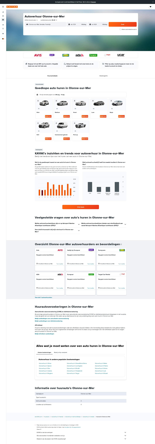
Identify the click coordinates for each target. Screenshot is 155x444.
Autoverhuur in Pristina (101, 366)
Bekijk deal (48, 116)
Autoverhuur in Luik (100, 371)
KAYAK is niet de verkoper (45, 432)
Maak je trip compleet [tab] (60, 352)
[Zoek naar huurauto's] (3, 19)
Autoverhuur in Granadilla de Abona (77, 363)
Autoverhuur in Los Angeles (74, 366)
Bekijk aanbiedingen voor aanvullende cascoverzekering (52, 318)
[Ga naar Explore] (3, 25)
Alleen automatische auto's (129, 29)
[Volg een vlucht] (3, 28)
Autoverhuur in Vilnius (45, 363)
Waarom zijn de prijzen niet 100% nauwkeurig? (51, 439)
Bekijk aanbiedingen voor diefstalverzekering (48, 321)
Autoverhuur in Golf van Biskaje (73, 416)
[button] (153, 2)
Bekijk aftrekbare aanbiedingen (44, 334)
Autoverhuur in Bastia (101, 363)
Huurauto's (46, 416)
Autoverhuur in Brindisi (73, 368)
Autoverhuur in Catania (45, 371)
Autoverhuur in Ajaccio (45, 366)
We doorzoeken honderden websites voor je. (51, 435)
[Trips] (3, 33)
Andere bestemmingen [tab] (44, 352)
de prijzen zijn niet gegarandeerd (72, 427)
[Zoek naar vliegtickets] (3, 12)
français (93, 2)
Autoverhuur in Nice (44, 368)
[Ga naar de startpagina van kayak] (12, 7)
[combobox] (31, 20)
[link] (80, 207)
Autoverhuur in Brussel (101, 373)
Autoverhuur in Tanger (73, 373)
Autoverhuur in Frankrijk (57, 416)
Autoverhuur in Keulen (101, 368)
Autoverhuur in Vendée (88, 416)
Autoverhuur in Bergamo (46, 373)
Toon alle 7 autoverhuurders (43, 297)
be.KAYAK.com (38, 416)
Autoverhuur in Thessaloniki (74, 371)
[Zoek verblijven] (3, 16)
